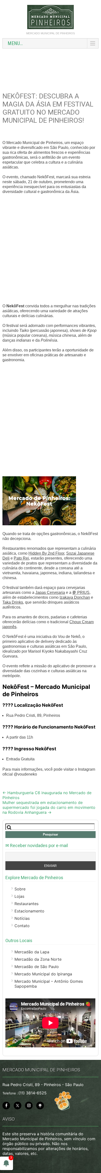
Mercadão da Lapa (31, 951)
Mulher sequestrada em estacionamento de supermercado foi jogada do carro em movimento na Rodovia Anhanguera (48, 807)
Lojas (19, 896)
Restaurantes (26, 903)
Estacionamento (29, 911)
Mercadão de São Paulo (36, 966)
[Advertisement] (50, 67)
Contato (22, 925)
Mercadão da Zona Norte (38, 959)
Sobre (19, 888)
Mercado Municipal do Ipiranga (43, 973)
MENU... (15, 43)
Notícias (22, 918)
